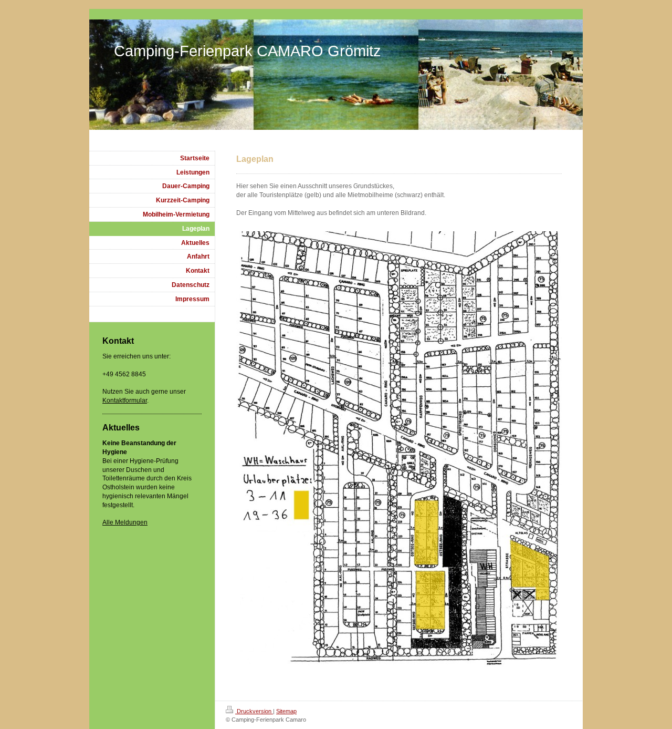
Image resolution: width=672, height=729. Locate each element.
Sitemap (286, 711)
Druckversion (254, 711)
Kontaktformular (124, 400)
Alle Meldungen (125, 522)
